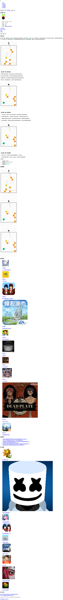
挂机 (17, 594)
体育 (15, 594)
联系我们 (8, 595)
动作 (3, 594)
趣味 (31, 38)
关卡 (29, 38)
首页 (3, 2)
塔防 (14, 594)
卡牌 (10, 594)
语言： (3, 25)
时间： (3, 21)
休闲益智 (8, 10)
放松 (11, 26)
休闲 (10, 38)
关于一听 (2, 595)
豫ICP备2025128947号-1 (4, 599)
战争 (8, 594)
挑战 (9, 26)
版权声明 (5, 595)
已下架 (1, 31)
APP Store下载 (2, 29)
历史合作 (12, 595)
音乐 (14, 39)
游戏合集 (4, 7)
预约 (1, 30)
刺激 (6, 26)
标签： (3, 26)
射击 (6, 594)
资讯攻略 (4, 6)
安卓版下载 (2, 28)
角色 (1, 594)
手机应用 (4, 5)
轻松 (7, 26)
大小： (3, 22)
